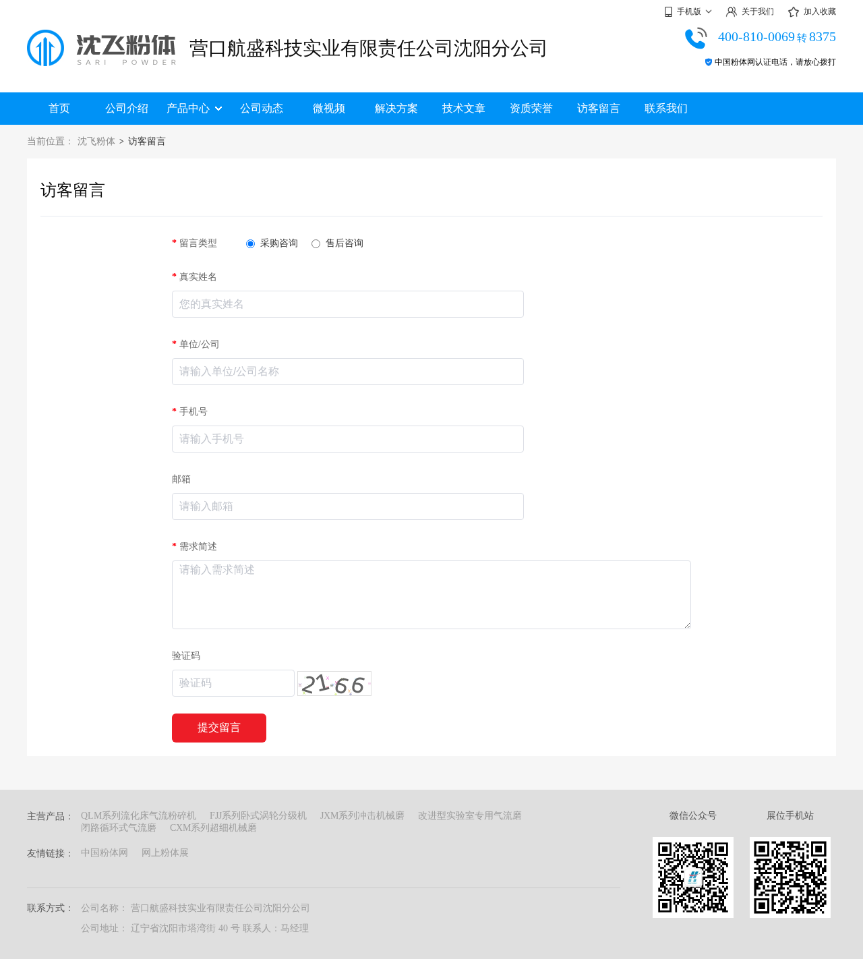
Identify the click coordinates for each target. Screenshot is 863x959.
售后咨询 (344, 243)
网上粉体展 (165, 853)
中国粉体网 (104, 853)
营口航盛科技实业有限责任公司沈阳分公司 (368, 48)
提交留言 (219, 727)
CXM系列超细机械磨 (213, 828)
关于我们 (758, 11)
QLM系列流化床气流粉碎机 (138, 816)
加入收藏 (820, 11)
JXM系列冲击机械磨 (362, 816)
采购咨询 (279, 243)
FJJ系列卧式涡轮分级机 (258, 816)
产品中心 (188, 108)
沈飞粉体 (96, 141)
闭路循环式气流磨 (118, 828)
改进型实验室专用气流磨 (470, 816)
